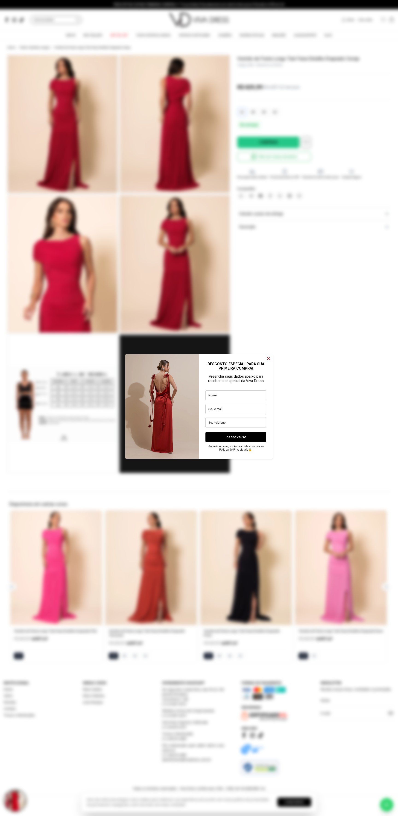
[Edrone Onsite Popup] (199, 408)
